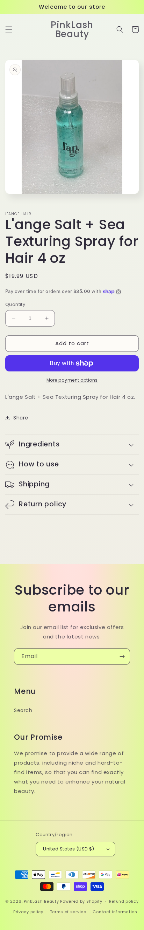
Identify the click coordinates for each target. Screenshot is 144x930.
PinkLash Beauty (41, 901)
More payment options (72, 380)
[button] (8, 29)
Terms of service (68, 912)
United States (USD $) (68, 849)
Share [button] (20, 417)
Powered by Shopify (81, 901)
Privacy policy (28, 912)
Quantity (15, 304)
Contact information (115, 912)
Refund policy (124, 901)
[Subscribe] (122, 656)
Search (23, 710)
